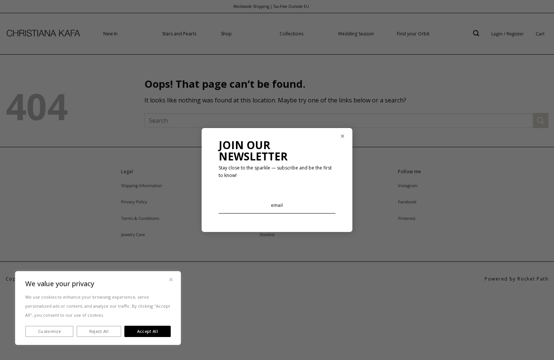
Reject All (99, 331)
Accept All (147, 331)
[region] (98, 308)
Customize (49, 331)
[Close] (170, 279)
